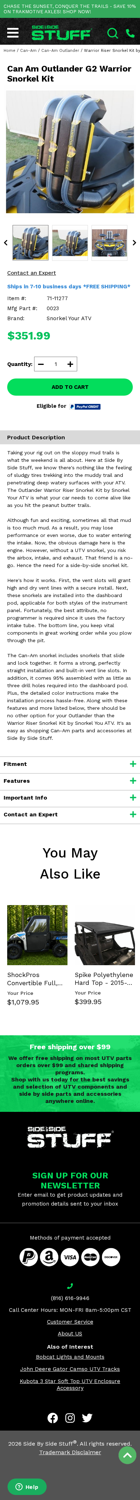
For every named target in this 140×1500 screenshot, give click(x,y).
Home (9, 50)
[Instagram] (70, 1418)
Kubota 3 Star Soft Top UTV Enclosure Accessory (70, 1384)
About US (70, 1333)
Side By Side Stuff (50, 1443)
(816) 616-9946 (70, 1298)
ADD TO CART (70, 387)
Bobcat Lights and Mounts (70, 1357)
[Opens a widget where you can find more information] (27, 1487)
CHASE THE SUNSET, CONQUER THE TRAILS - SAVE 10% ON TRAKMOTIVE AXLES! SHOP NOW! (70, 9)
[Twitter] (87, 1418)
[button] (139, 1499)
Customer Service (70, 1322)
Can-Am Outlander (60, 50)
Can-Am (28, 50)
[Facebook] (53, 1418)
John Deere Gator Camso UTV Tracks (70, 1369)
